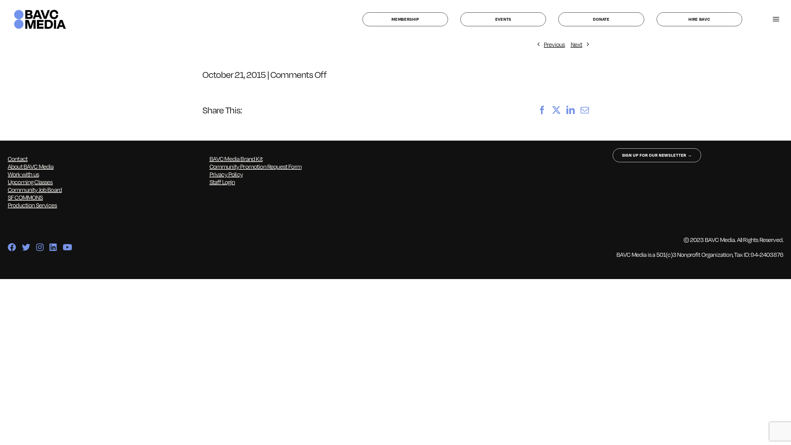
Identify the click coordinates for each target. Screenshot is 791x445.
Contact (17, 159)
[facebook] (12, 247)
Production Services (32, 205)
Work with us (23, 174)
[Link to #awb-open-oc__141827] (776, 19)
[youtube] (67, 247)
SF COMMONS (25, 197)
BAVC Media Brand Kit (236, 159)
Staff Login (222, 182)
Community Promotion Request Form (255, 166)
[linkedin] (53, 247)
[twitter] (26, 247)
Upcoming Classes (30, 182)
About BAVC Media (31, 166)
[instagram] (39, 247)
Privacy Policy (226, 174)
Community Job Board (35, 189)
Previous (554, 44)
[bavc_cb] (40, 11)
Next (576, 44)
